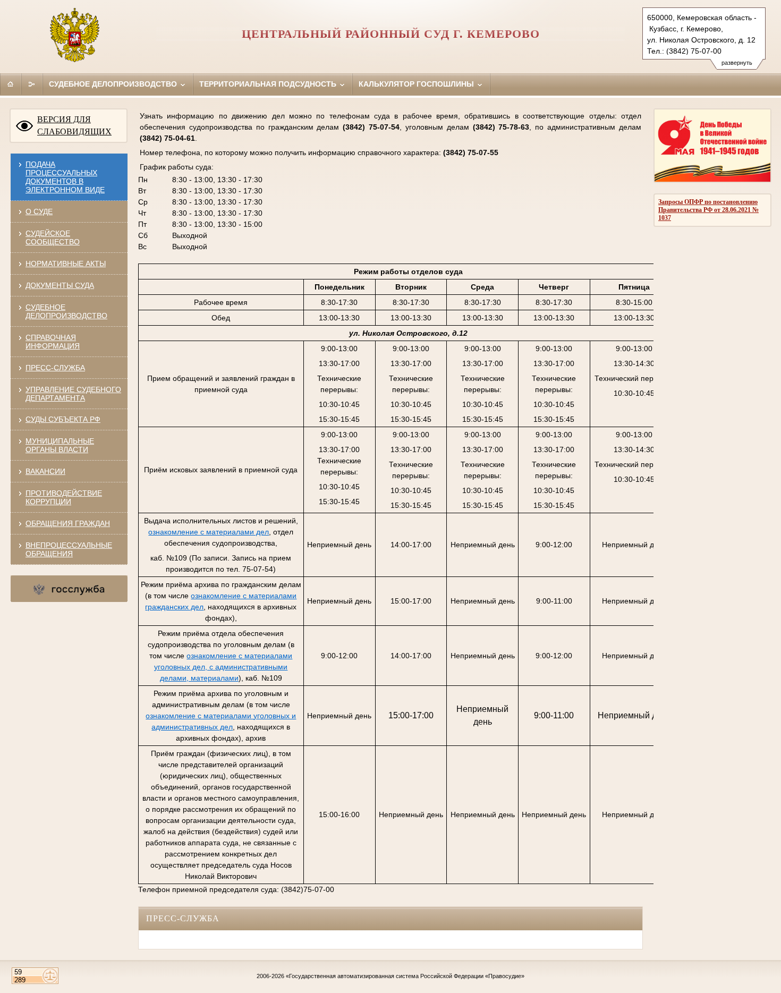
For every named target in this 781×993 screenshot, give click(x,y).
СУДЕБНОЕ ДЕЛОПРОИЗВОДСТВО (66, 311)
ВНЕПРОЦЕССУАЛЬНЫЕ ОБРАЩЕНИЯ (69, 549)
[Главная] (10, 84)
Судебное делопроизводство (114, 84)
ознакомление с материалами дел (208, 532)
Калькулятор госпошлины (417, 84)
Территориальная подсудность (268, 84)
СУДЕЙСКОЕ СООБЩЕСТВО (53, 237)
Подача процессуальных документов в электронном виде (65, 177)
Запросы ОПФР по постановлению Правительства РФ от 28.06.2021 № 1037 (708, 210)
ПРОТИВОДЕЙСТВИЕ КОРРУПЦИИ (64, 497)
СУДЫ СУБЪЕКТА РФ (63, 419)
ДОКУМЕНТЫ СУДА (60, 285)
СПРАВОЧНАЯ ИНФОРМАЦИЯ (53, 341)
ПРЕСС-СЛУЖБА (55, 367)
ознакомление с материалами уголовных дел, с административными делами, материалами (223, 666)
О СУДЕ (39, 211)
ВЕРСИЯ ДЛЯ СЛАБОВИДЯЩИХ (74, 125)
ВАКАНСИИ (45, 471)
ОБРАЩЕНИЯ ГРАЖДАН (68, 523)
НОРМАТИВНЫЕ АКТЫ (66, 263)
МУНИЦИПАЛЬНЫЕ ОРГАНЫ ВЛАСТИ (60, 445)
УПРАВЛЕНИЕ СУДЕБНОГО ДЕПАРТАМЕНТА (73, 393)
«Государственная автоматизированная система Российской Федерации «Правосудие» (405, 976)
